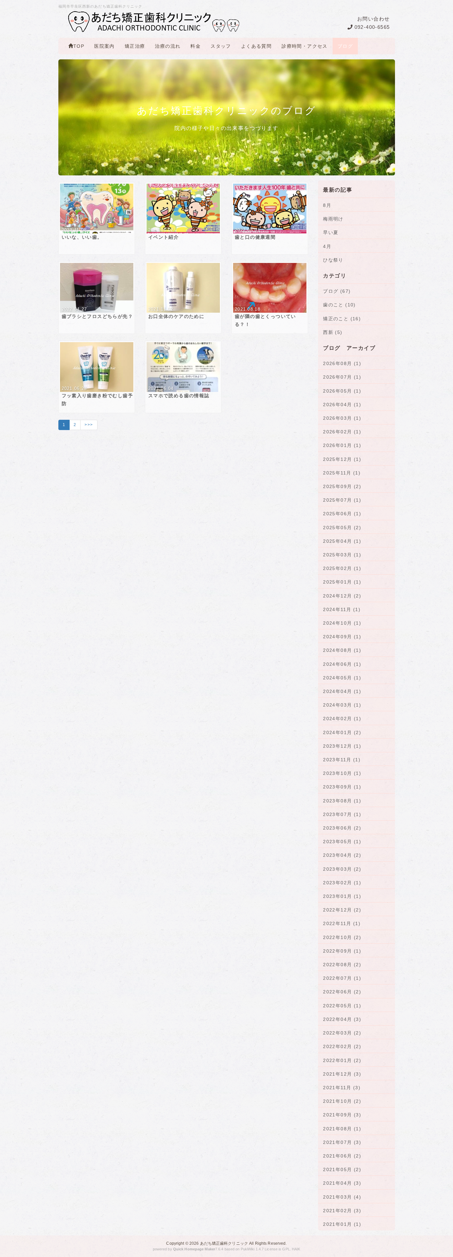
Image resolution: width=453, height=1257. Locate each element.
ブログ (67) (337, 291)
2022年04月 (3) (342, 1019)
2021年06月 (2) (342, 1156)
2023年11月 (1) (341, 759)
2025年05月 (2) (342, 527)
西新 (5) (332, 332)
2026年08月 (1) (342, 363)
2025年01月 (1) (342, 582)
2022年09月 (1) (342, 951)
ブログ (345, 46)
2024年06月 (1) (342, 664)
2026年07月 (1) (342, 377)
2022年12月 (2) (342, 909)
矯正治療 (135, 46)
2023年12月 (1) (342, 746)
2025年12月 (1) (342, 459)
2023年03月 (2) (342, 869)
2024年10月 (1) (342, 623)
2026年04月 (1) (342, 404)
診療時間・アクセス (305, 46)
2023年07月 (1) (342, 814)
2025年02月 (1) (342, 568)
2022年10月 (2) (342, 937)
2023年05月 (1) (342, 841)
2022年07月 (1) (342, 978)
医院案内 (104, 46)
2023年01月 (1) (342, 896)
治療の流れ (167, 46)
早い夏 (330, 232)
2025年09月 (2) (342, 486)
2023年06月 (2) (342, 828)
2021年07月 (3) (342, 1142)
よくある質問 (256, 46)
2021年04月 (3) (342, 1183)
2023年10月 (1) (342, 773)
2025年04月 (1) (342, 541)
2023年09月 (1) (342, 786)
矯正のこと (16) (342, 318)
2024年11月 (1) (341, 609)
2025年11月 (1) (341, 472)
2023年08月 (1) (342, 800)
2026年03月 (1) (342, 418)
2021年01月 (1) (342, 1224)
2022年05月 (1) (342, 1005)
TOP (78, 46)
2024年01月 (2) (342, 732)
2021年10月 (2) (342, 1101)
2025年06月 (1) (342, 513)
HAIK (296, 1249)
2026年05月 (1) (342, 391)
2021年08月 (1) (342, 1128)
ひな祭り (333, 260)
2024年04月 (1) (342, 691)
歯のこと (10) (339, 304)
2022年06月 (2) (342, 991)
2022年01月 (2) (342, 1060)
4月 (327, 246)
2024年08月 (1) (342, 650)
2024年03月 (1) (342, 705)
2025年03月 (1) (342, 554)
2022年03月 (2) (342, 1033)
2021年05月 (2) (342, 1169)
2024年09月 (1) (342, 636)
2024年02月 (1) (342, 718)
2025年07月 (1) (342, 500)
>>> (89, 424)
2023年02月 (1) (342, 882)
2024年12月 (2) (342, 595)
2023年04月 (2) (342, 855)
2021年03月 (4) (342, 1197)
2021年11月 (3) (341, 1087)
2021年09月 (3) (342, 1114)
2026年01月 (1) (342, 445)
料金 (195, 46)
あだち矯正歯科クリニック (224, 1243)
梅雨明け (333, 218)
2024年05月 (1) (342, 677)
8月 (327, 205)
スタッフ (221, 46)
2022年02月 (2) (342, 1046)
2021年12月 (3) (342, 1074)
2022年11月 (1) (341, 923)
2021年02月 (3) (342, 1210)
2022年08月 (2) (342, 964)
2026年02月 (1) (342, 431)
